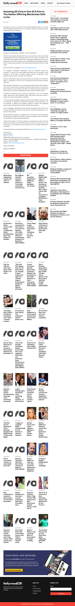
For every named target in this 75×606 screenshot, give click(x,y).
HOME (26, 3)
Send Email (10, 136)
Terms (34, 586)
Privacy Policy (36, 588)
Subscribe (61, 593)
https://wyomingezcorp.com (29, 67)
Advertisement (37, 591)
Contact (35, 593)
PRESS (43, 3)
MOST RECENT (34, 3)
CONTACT (50, 3)
